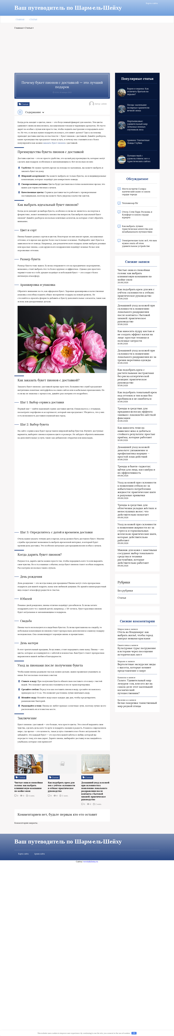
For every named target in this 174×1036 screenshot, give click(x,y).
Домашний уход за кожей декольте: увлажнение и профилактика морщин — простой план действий (134, 451)
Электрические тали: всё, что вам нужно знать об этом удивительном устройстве (139, 243)
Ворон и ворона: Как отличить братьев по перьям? (138, 91)
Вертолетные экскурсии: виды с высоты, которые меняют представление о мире (137, 667)
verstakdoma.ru (90, 861)
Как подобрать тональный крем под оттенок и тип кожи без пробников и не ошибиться (137, 395)
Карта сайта (152, 3)
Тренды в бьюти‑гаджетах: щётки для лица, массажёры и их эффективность (136, 469)
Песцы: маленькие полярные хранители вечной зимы (138, 107)
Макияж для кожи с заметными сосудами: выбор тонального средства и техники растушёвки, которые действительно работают (137, 556)
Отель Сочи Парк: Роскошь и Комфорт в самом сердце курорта (137, 214)
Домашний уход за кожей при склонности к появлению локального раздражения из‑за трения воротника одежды (137, 355)
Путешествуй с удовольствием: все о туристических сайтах (138, 158)
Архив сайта (39, 854)
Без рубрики (125, 590)
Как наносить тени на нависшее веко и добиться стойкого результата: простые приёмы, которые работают (136, 432)
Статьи (33, 19)
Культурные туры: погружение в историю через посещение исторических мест (137, 651)
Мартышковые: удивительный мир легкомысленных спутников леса (137, 125)
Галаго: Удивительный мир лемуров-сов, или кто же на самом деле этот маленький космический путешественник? (135, 687)
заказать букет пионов (54, 143)
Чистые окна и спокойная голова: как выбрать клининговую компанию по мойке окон (135, 274)
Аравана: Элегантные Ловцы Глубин (138, 141)
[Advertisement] (87, 51)
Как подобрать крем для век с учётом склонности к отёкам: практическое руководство (136, 292)
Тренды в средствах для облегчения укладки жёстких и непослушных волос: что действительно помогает (137, 509)
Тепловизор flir (130, 203)
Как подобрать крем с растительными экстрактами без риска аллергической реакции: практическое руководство (136, 376)
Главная (20, 19)
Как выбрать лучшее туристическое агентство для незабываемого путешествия (137, 229)
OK (134, 1033)
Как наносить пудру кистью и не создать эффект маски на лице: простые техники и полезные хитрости (136, 336)
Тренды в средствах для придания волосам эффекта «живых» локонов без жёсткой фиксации (137, 413)
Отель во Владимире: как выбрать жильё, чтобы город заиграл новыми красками (135, 635)
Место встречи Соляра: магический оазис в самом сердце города (136, 191)
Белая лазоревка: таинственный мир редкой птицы (137, 704)
